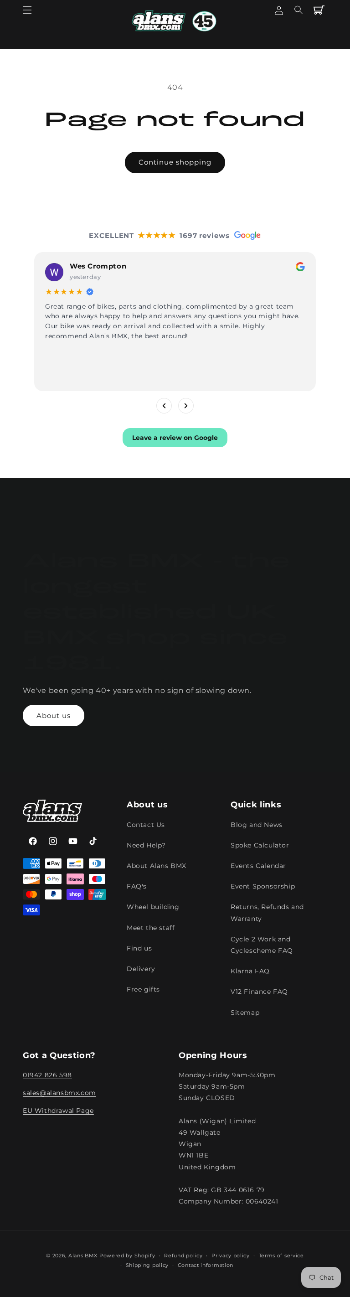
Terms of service (281, 1255)
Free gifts (143, 989)
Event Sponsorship (263, 886)
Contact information (205, 1265)
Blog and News (257, 825)
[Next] (186, 405)
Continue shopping (175, 162)
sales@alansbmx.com (59, 1093)
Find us (139, 948)
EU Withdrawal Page (58, 1110)
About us (53, 715)
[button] (27, 10)
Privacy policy (230, 1255)
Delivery (141, 969)
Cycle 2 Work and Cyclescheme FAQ (262, 945)
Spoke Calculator (260, 845)
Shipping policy (147, 1265)
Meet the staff (151, 928)
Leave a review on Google (175, 437)
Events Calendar (258, 866)
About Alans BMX (156, 866)
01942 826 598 (47, 1075)
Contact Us (146, 825)
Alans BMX (83, 1255)
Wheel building (153, 907)
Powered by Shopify (127, 1255)
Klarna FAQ (250, 971)
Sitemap (245, 1012)
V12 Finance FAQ (259, 991)
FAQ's (137, 886)
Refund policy (183, 1255)
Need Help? (146, 845)
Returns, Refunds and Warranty (267, 912)
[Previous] (164, 405)
